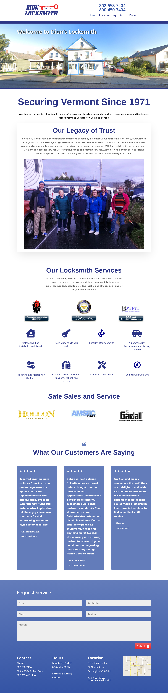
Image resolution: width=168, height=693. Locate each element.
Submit (141, 646)
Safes (122, 15)
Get (99, 679)
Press (132, 15)
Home (92, 15)
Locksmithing (108, 15)
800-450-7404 (112, 9)
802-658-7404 (112, 5)
